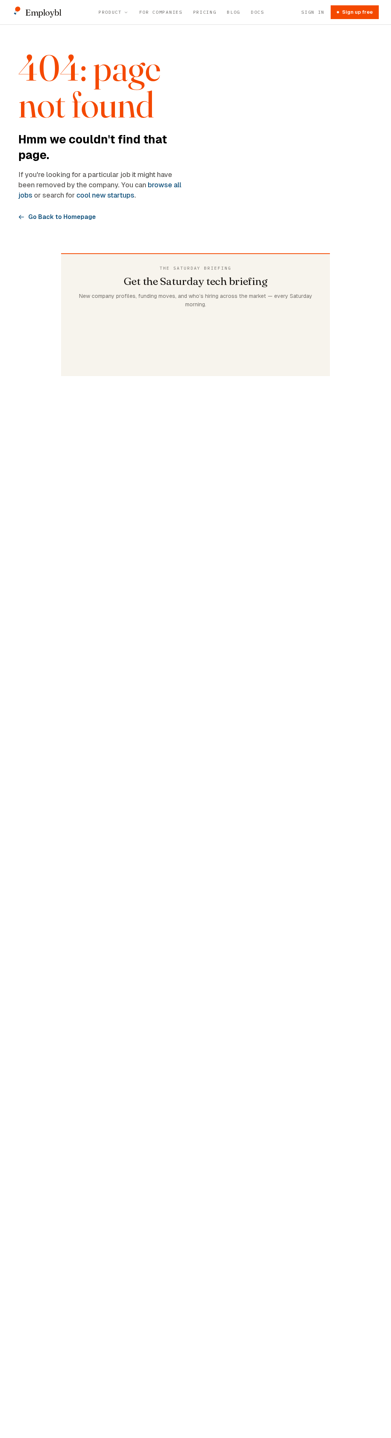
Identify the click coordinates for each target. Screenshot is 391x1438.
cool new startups (105, 195)
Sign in (313, 12)
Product (110, 12)
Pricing (205, 12)
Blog (233, 12)
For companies (161, 12)
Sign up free (357, 12)
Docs (257, 12)
